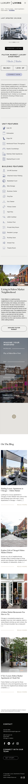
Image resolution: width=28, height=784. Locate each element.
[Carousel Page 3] (12, 42)
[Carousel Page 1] (9, 42)
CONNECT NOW (14, 74)
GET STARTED (10, 758)
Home (2, 9)
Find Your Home (9, 9)
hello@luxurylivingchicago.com (11, 731)
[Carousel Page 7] (18, 42)
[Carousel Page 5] (15, 42)
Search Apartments (19, 9)
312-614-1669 (6, 729)
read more (22, 505)
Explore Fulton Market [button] (14, 328)
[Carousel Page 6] (17, 42)
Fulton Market (4, 10)
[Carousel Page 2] (10, 42)
